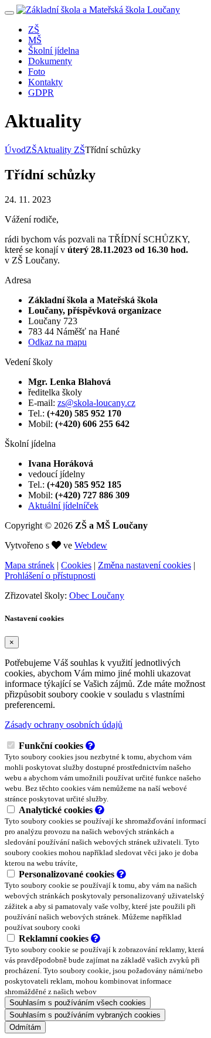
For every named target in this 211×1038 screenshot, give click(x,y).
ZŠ (33, 29)
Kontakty (45, 82)
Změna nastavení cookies (144, 565)
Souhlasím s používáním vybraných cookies (85, 1015)
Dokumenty (50, 61)
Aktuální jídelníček (63, 506)
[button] (90, 746)
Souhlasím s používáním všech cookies (77, 1002)
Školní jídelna (53, 50)
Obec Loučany (96, 595)
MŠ (35, 40)
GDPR (41, 93)
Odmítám (25, 1027)
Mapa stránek (30, 565)
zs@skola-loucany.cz (96, 403)
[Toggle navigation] (9, 13)
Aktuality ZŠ (61, 150)
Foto (36, 72)
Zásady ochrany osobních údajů (63, 725)
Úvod (15, 150)
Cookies (76, 565)
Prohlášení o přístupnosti (50, 576)
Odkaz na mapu (57, 342)
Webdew (90, 545)
